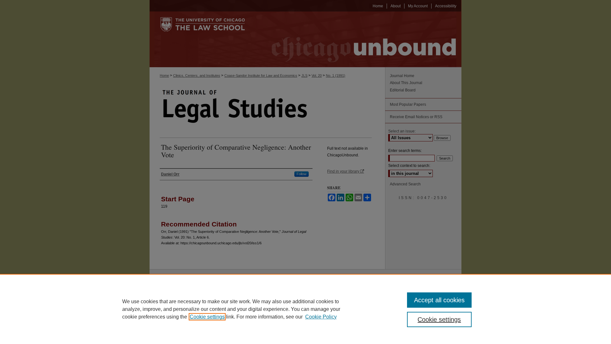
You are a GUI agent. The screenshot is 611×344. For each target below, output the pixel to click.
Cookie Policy (321, 316)
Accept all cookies (439, 300)
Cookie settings (207, 316)
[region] (305, 309)
